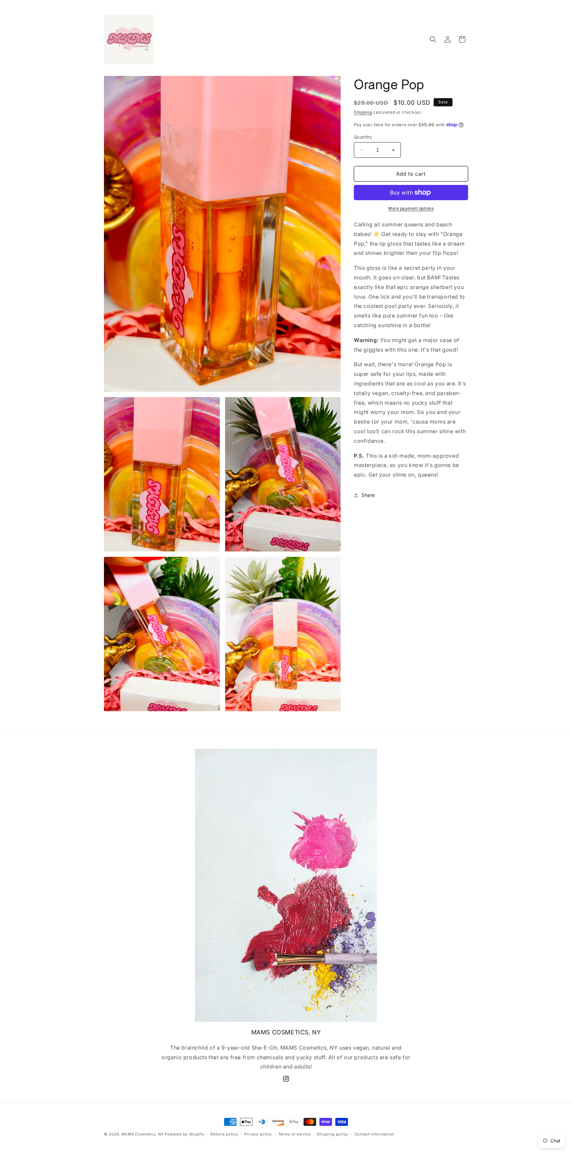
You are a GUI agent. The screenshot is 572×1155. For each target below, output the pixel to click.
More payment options (411, 208)
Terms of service (294, 1134)
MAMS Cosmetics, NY (142, 1134)
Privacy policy (258, 1134)
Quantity (363, 137)
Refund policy (224, 1134)
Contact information (374, 1134)
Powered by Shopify (184, 1134)
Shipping (363, 112)
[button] (433, 39)
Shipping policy (332, 1134)
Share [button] (368, 495)
